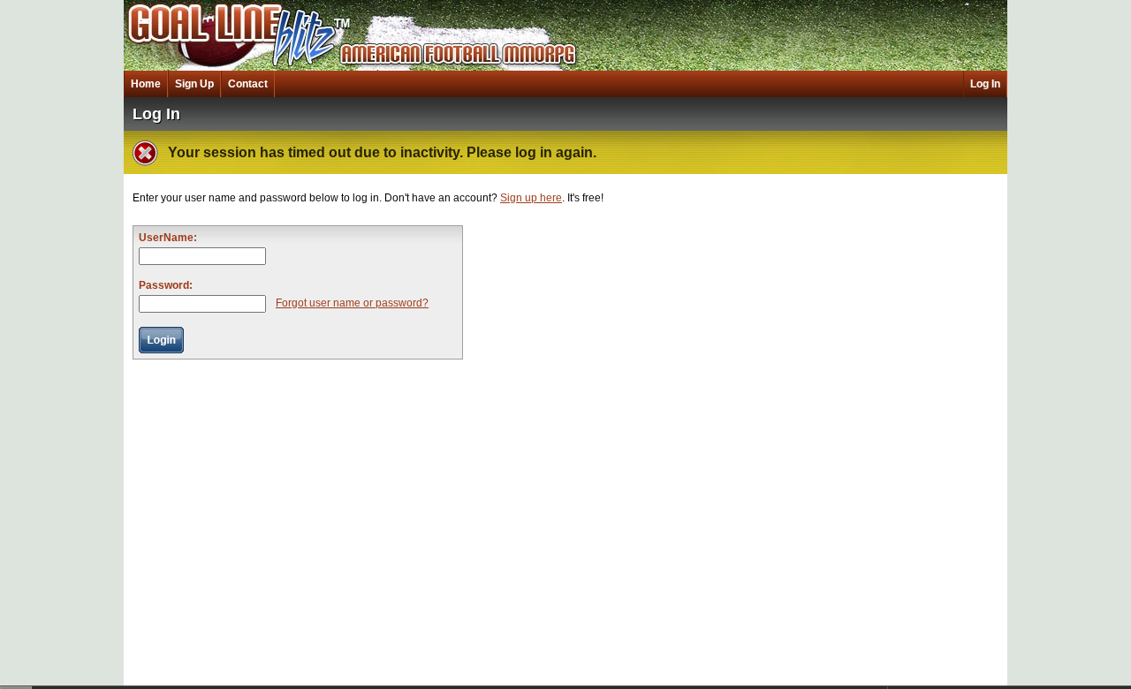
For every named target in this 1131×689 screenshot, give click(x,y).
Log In (985, 84)
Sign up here (531, 198)
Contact (248, 84)
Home (146, 84)
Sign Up (194, 84)
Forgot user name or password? (352, 303)
